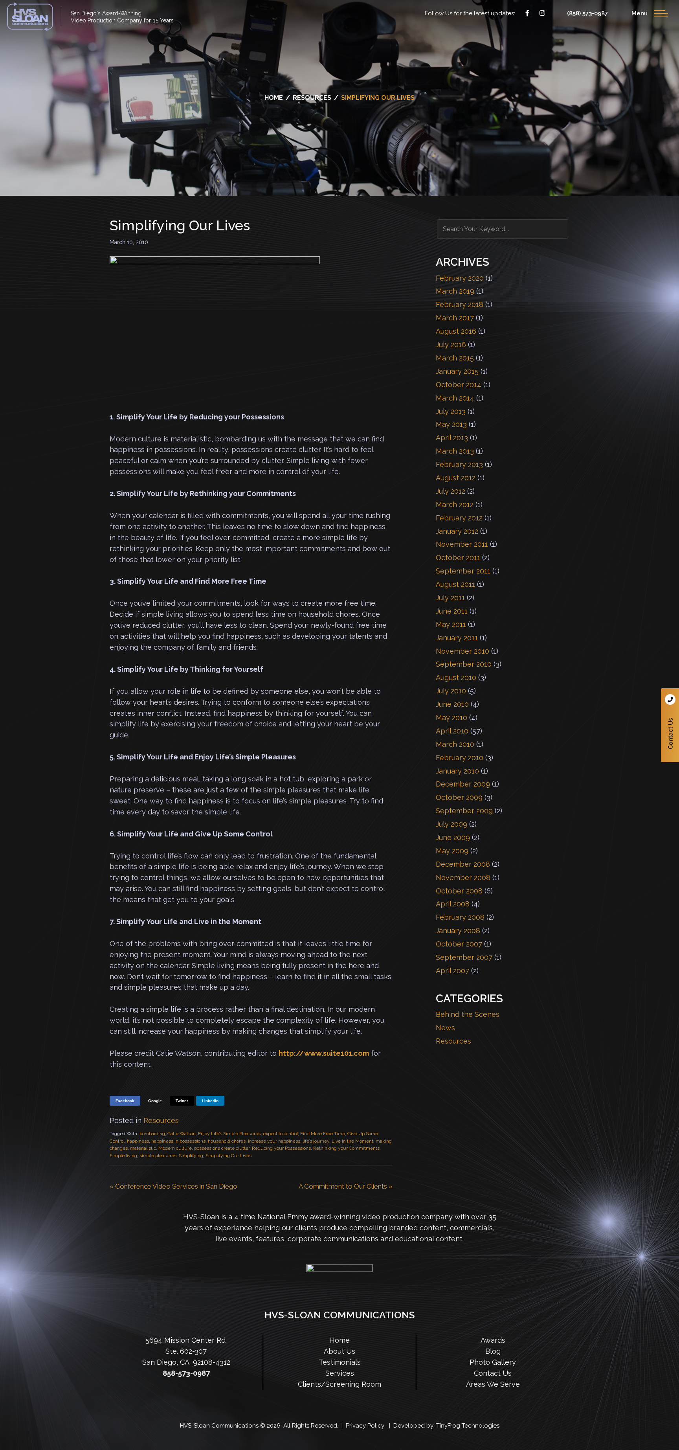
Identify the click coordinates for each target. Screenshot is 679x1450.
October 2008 (459, 891)
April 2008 (453, 904)
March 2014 (455, 398)
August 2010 (456, 677)
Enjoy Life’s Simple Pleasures (229, 1133)
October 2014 (458, 384)
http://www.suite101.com (324, 1053)
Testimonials (340, 1362)
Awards (493, 1340)
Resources (161, 1120)
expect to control (280, 1133)
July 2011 (450, 598)
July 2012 (450, 491)
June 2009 (453, 837)
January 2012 (457, 531)
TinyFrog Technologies (467, 1425)
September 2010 (464, 664)
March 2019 (455, 291)
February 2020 (460, 278)
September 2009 (464, 811)
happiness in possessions (178, 1141)
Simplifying (191, 1155)
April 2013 (452, 438)
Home (339, 1340)
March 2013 (455, 451)
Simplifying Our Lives (228, 1155)
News (445, 1028)
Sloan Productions (30, 16)
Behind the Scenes (467, 1014)
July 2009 (451, 824)
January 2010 (457, 771)
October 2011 (458, 557)
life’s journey (316, 1141)
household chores (227, 1141)
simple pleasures (157, 1155)
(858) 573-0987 (587, 13)
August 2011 (455, 584)
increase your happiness (274, 1141)
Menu (639, 13)
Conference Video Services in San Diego (176, 1186)
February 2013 (459, 464)
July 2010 (451, 691)
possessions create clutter (222, 1148)
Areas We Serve (493, 1384)
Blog (493, 1351)
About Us (339, 1351)
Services (339, 1373)
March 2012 (454, 504)
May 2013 (451, 424)
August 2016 (456, 331)
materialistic (143, 1148)
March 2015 (455, 358)
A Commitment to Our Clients (343, 1186)
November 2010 (462, 651)
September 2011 (463, 571)
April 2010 (452, 731)
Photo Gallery (493, 1362)
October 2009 (459, 797)
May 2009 (452, 851)
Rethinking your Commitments (346, 1148)
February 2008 (460, 917)
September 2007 (464, 957)
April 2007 (452, 971)
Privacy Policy (365, 1425)
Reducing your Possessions (281, 1148)
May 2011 (451, 624)
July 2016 (451, 344)
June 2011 (452, 611)
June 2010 (452, 704)
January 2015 (457, 371)
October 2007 (459, 944)
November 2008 (463, 877)
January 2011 (457, 638)
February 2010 (459, 757)
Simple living (123, 1155)
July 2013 (451, 411)
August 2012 (455, 478)
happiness (138, 1141)
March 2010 (455, 744)
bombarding (152, 1133)
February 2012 (459, 518)
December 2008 (463, 864)
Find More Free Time (322, 1133)
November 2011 (462, 544)
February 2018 (459, 304)
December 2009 (463, 784)
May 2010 (451, 717)
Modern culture (175, 1148)
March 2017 (455, 318)
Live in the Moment (352, 1141)
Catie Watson (181, 1133)
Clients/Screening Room (339, 1384)
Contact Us (670, 725)
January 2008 (458, 930)
